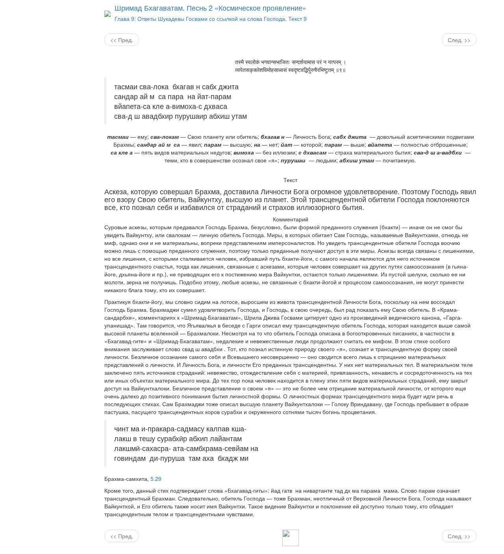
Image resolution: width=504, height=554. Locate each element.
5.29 (155, 478)
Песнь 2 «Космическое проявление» (246, 7)
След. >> (459, 40)
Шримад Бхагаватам (149, 7)
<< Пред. (121, 40)
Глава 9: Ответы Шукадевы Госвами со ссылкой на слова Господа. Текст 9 (211, 18)
